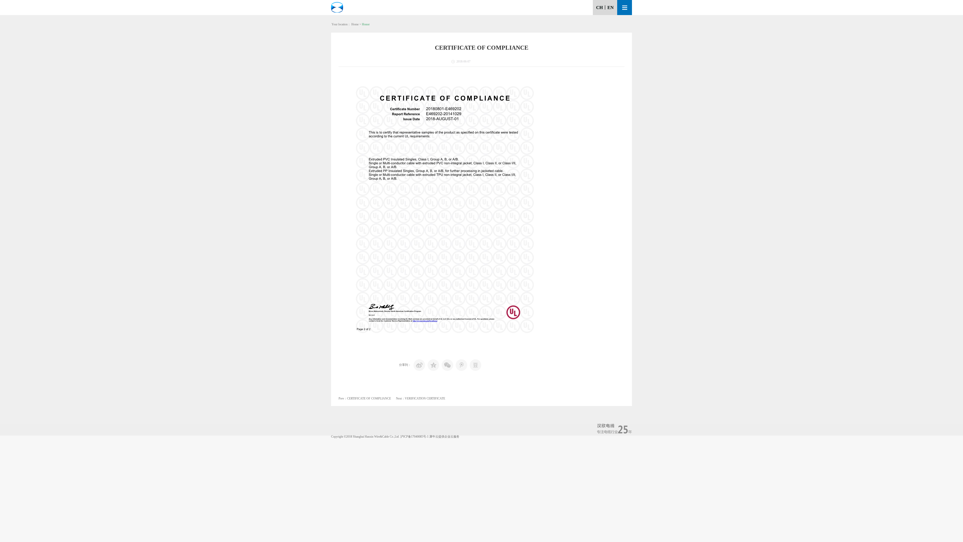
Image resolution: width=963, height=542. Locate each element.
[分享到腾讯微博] (461, 365)
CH (599, 7)
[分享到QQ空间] (433, 365)
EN (610, 7)
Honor (366, 24)
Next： (420, 398)
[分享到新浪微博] (419, 365)
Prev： (365, 398)
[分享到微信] (447, 365)
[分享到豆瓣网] (475, 365)
